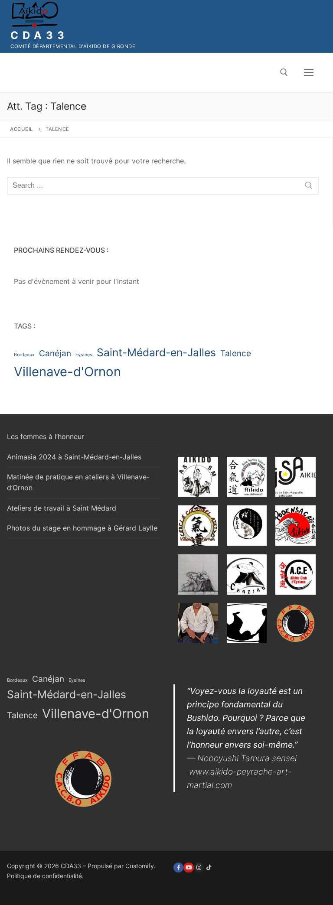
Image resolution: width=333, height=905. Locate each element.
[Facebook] (178, 867)
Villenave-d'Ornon (67, 371)
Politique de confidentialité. (45, 875)
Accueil (21, 129)
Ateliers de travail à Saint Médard (61, 508)
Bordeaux (24, 355)
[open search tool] (284, 72)
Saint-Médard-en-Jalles (156, 352)
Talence (235, 353)
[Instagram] (199, 867)
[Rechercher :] (163, 186)
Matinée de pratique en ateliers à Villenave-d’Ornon (78, 482)
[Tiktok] (209, 867)
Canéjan (55, 353)
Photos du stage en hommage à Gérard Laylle (82, 528)
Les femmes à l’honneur (45, 436)
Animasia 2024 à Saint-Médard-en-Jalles (74, 456)
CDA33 (39, 35)
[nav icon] (309, 72)
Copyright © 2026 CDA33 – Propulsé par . (81, 865)
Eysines (83, 355)
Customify (139, 865)
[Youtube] (188, 867)
